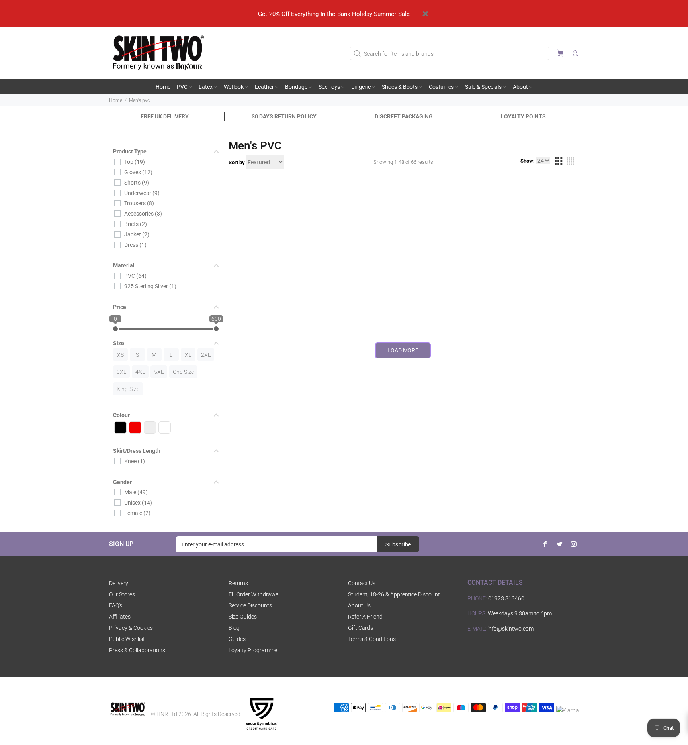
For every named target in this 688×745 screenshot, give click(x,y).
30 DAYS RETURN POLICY (284, 116)
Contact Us (361, 583)
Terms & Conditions (372, 639)
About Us (359, 605)
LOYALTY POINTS (523, 116)
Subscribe (398, 544)
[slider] (115, 328)
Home (115, 100)
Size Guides (243, 616)
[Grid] (558, 162)
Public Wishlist (127, 639)
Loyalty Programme (253, 650)
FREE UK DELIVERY (165, 116)
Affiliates (120, 616)
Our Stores (122, 594)
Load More (402, 350)
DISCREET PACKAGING (404, 116)
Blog (234, 628)
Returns (238, 583)
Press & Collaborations (137, 650)
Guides (237, 639)
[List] (570, 162)
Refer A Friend (365, 616)
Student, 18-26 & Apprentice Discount (394, 594)
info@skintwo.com (510, 628)
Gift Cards (360, 628)
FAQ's (115, 605)
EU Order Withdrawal (254, 594)
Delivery (118, 583)
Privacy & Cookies (131, 628)
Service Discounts (250, 605)
